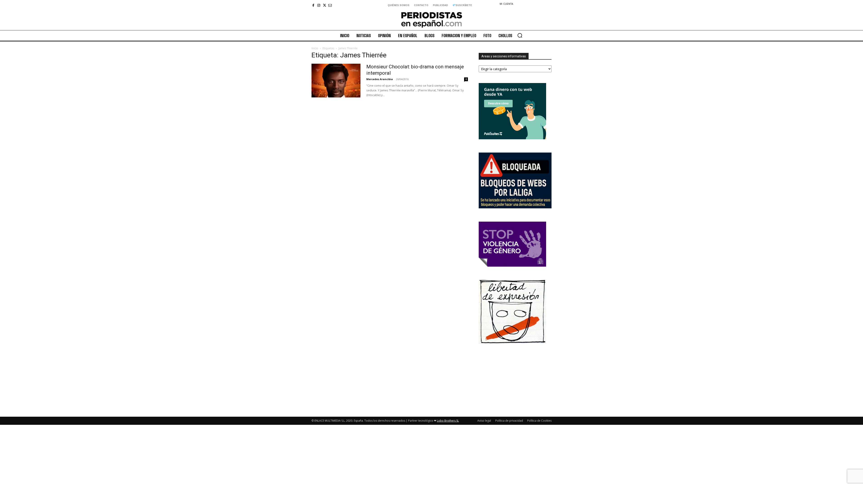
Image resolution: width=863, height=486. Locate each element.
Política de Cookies (539, 421)
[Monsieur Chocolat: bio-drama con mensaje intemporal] (335, 80)
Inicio (314, 48)
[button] (519, 35)
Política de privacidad (509, 421)
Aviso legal (484, 421)
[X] (324, 5)
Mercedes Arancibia (379, 79)
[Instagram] (318, 5)
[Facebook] (313, 5)
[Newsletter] (330, 5)
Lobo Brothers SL (448, 421)
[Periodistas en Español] (431, 19)
